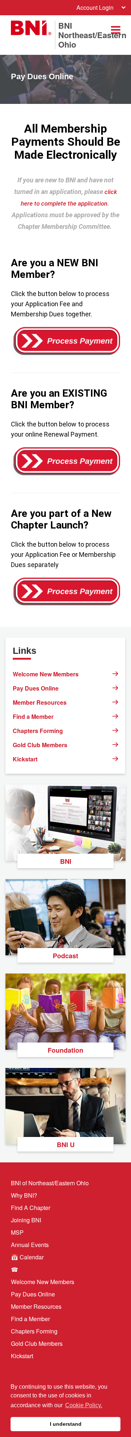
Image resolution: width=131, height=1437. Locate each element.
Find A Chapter (30, 1207)
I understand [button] (66, 1424)
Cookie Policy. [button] (83, 1405)
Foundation (65, 1050)
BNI (65, 861)
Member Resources (40, 702)
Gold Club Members (40, 745)
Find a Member (33, 716)
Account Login (95, 7)
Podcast (65, 955)
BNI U (66, 1144)
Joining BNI (26, 1220)
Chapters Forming (38, 730)
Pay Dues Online (36, 688)
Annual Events (30, 1244)
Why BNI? (24, 1195)
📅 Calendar (27, 1257)
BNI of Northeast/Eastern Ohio (50, 1183)
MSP (17, 1232)
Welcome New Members (46, 674)
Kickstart (25, 759)
